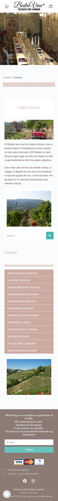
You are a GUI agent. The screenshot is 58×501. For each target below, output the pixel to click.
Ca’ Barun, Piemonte (18, 279)
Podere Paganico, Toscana (22, 329)
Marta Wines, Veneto (19, 322)
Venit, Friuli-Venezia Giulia (22, 350)
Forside (7, 77)
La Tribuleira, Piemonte (20, 308)
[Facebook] (25, 481)
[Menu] (7, 6)
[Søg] (50, 235)
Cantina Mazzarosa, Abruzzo (23, 286)
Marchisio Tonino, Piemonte (23, 315)
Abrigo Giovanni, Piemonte (22, 272)
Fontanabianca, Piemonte (21, 301)
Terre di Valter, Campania (21, 343)
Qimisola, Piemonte (18, 336)
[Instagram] (33, 481)
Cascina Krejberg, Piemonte (23, 293)
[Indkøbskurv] (50, 7)
